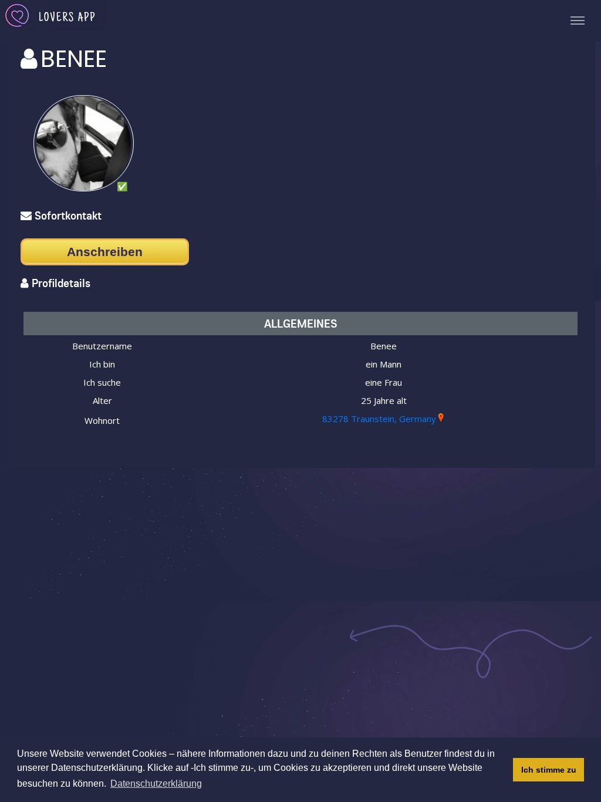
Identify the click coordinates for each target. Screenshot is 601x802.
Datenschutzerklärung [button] (156, 783)
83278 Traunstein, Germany (379, 418)
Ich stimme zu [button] (548, 769)
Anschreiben (105, 251)
